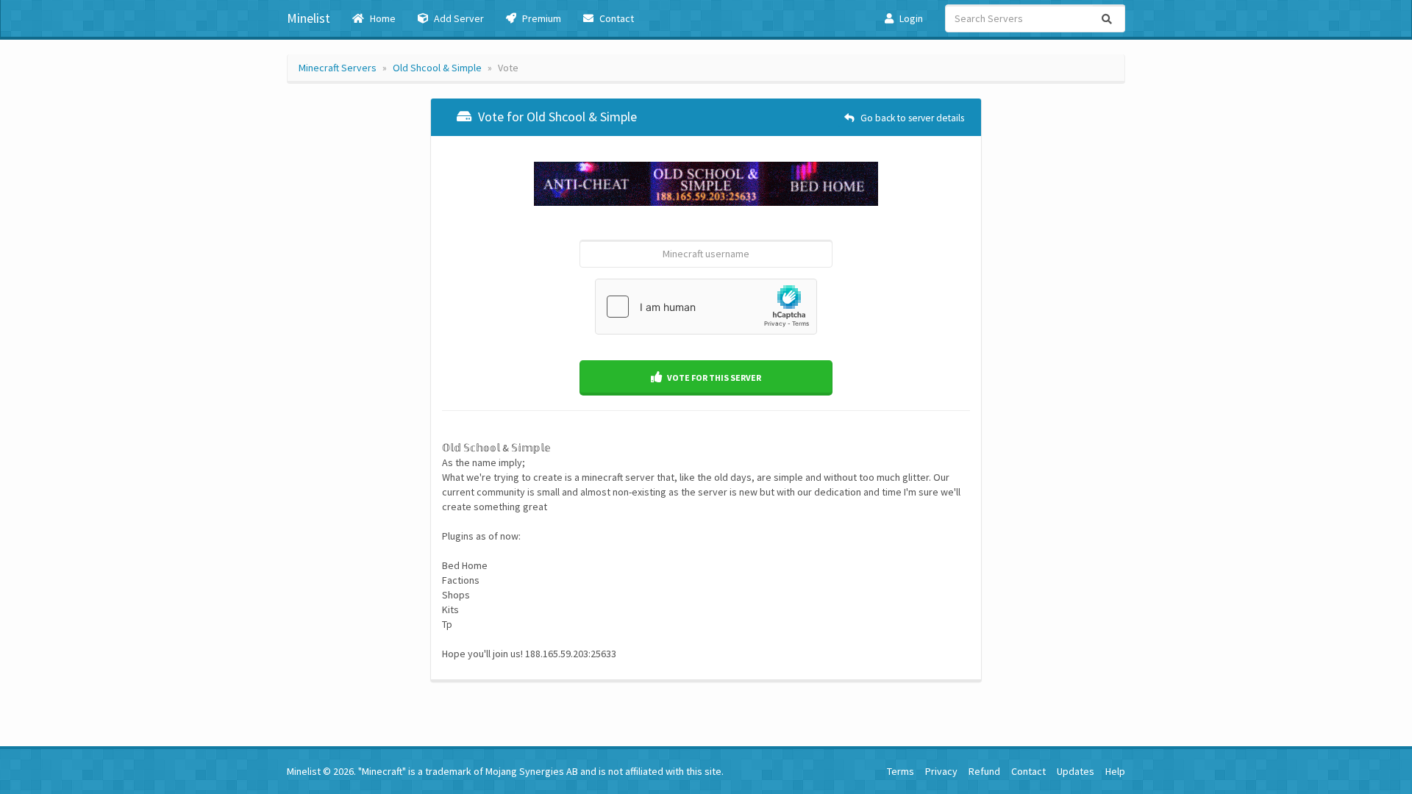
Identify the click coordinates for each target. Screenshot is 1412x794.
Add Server (458, 18)
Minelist (308, 18)
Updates (1075, 771)
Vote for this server (713, 377)
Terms (900, 771)
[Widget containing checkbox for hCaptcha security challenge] (706, 307)
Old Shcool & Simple (437, 67)
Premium (540, 18)
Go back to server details (911, 118)
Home (382, 18)
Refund (984, 771)
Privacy (941, 771)
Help (1115, 771)
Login (910, 18)
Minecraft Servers (338, 67)
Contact (615, 18)
